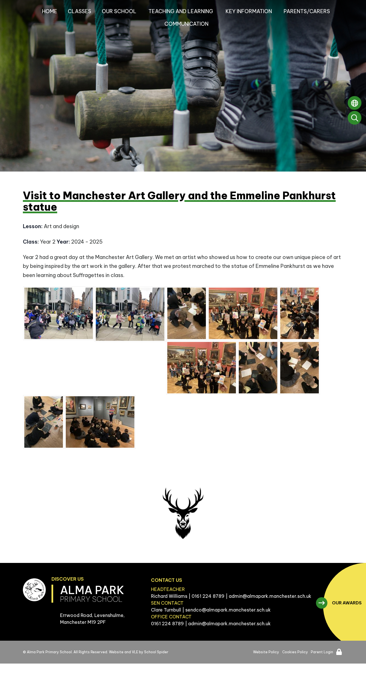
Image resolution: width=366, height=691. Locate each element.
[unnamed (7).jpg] (299, 367)
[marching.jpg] (130, 314)
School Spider (156, 652)
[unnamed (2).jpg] (201, 367)
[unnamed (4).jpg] (186, 313)
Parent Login (322, 652)
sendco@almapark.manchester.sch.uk (228, 610)
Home (49, 11)
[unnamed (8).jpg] (100, 422)
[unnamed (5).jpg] (43, 422)
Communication (186, 24)
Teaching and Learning (180, 11)
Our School (119, 11)
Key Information (249, 11)
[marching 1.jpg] (58, 313)
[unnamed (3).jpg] (299, 313)
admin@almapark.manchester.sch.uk (270, 596)
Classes (79, 11)
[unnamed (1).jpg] (243, 313)
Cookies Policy (295, 652)
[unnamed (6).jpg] (258, 367)
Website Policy (266, 652)
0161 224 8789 (208, 596)
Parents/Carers (307, 11)
